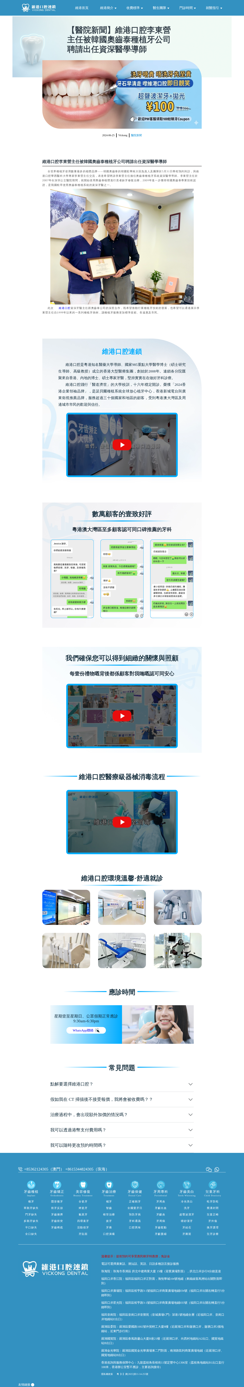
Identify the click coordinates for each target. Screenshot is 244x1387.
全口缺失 (31, 1234)
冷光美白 (187, 1201)
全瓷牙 (83, 1201)
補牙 (109, 1201)
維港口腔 (65, 308)
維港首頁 (81, 8)
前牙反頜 (57, 1208)
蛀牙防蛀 (213, 1201)
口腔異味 (135, 1227)
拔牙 (109, 1221)
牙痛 (109, 1227)
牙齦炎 (160, 1214)
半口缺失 (31, 1227)
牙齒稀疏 (57, 1227)
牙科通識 (135, 1221)
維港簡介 (106, 8)
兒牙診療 (213, 1234)
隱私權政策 (107, 1374)
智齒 (109, 1208)
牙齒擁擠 (57, 1214)
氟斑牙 (83, 1214)
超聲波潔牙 (186, 1214)
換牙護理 (213, 1227)
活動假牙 (83, 1227)
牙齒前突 (57, 1221)
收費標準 (133, 8)
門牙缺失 (31, 1214)
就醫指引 (212, 8)
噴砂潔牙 (187, 1221)
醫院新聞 (136, 135)
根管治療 (109, 1214)
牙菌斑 (186, 1234)
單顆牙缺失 (31, 1208)
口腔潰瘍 (109, 1234)
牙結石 (186, 1227)
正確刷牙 (135, 1201)
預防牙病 (135, 1214)
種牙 (31, 1201)
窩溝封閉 (213, 1208)
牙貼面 (83, 1234)
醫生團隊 (159, 8)
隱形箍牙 (57, 1201)
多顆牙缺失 (31, 1221)
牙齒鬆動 (161, 1227)
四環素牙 (83, 1221)
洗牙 (187, 1208)
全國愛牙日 (134, 1208)
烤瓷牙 (83, 1208)
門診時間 (186, 8)
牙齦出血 (161, 1208)
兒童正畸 (213, 1214)
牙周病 (160, 1221)
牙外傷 (212, 1221)
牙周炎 (160, 1201)
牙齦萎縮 (161, 1234)
